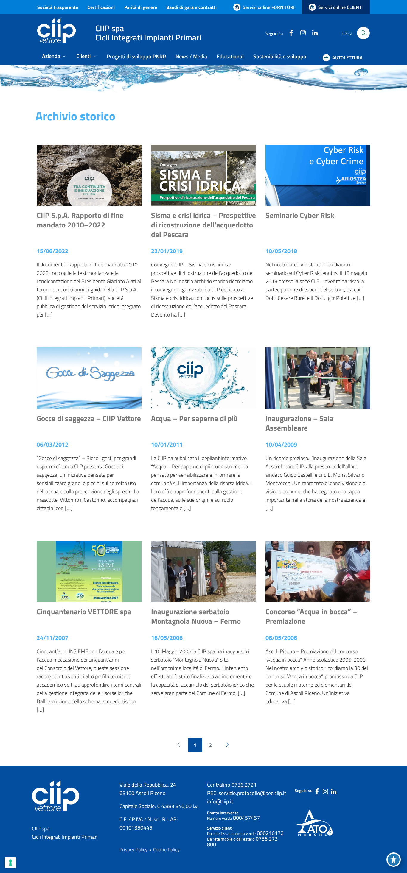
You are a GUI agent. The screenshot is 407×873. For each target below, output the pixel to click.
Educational (230, 56)
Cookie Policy (166, 849)
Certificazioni (101, 7)
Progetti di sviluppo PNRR (136, 56)
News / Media (191, 56)
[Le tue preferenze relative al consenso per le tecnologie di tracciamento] (10, 862)
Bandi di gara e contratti (191, 7)
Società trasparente (57, 7)
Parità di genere (140, 7)
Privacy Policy (133, 849)
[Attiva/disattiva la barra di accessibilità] (393, 859)
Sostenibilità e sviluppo (279, 56)
